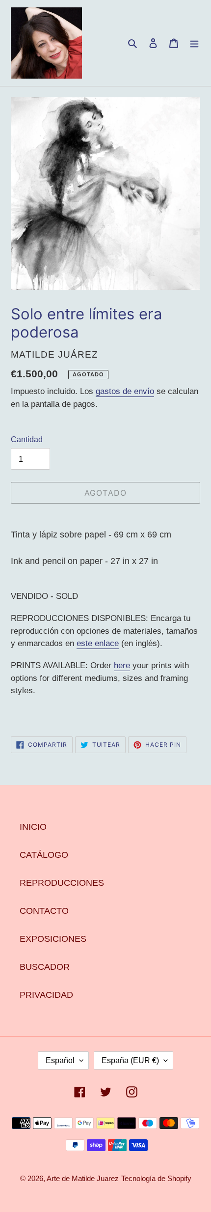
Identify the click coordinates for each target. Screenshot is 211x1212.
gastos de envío (125, 391)
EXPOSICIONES (53, 939)
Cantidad (27, 439)
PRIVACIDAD (46, 995)
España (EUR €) (130, 1060)
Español (60, 1060)
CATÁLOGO (44, 855)
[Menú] (194, 43)
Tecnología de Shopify (156, 1178)
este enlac (95, 643)
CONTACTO (44, 911)
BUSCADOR (45, 967)
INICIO (33, 827)
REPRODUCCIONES (62, 883)
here (122, 665)
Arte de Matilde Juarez (83, 1178)
